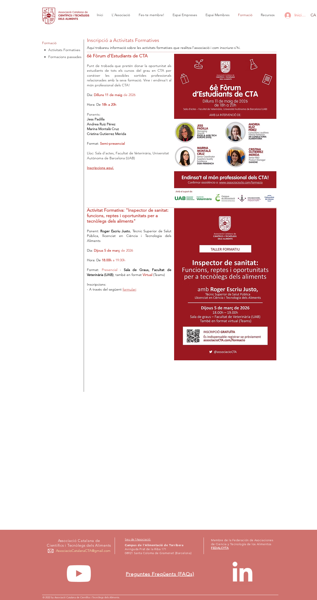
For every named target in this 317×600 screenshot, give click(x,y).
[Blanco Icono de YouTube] (79, 573)
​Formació (49, 43)
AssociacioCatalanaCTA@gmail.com (83, 550)
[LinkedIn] (242, 573)
